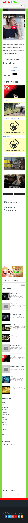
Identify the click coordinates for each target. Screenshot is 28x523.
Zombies (12, 376)
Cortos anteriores (19, 193)
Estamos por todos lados (17, 366)
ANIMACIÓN (5, 407)
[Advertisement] (14, 252)
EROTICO (4, 422)
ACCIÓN (4, 402)
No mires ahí (13, 293)
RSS (22, 516)
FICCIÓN (16, 70)
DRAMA (4, 417)
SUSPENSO (4, 437)
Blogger (18, 494)
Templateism (12, 513)
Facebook (6, 516)
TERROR (4, 439)
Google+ (12, 516)
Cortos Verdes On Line (18, 512)
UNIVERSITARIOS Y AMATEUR (9, 444)
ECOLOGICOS (5, 419)
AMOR (3, 404)
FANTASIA (4, 424)
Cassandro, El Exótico (15, 345)
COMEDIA (4, 409)
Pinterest (15, 516)
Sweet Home (13, 324)
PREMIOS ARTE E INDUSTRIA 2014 (10, 432)
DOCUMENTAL (5, 414)
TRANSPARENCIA (6, 441)
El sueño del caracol (15, 314)
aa (16, 67)
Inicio (5, 10)
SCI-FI (3, 434)
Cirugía (12, 335)
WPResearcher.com (20, 513)
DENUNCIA (4, 412)
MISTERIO (4, 429)
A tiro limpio (13, 304)
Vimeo (19, 516)
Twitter (9, 516)
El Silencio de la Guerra (16, 387)
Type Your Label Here (9, 490)
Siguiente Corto (8, 193)
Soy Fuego (13, 356)
